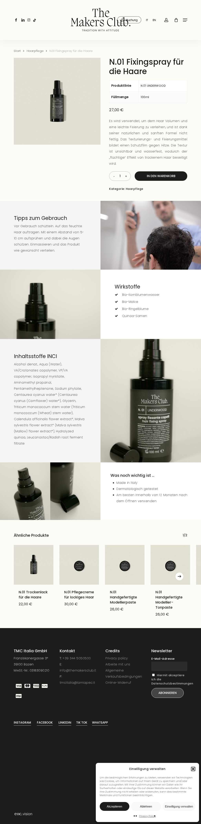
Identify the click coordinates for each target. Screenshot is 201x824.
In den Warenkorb (161, 176)
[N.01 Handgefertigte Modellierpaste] (125, 565)
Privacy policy (116, 658)
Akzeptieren (114, 806)
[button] (193, 769)
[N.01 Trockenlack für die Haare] (33, 565)
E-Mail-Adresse (163, 659)
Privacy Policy (147, 816)
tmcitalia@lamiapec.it (77, 682)
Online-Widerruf (118, 682)
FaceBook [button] (45, 722)
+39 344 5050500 (77, 658)
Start (17, 51)
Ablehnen (146, 806)
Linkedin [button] (64, 722)
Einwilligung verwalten (179, 806)
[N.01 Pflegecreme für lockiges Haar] (79, 565)
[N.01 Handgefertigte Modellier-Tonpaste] (170, 565)
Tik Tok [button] (81, 722)
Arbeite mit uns (117, 664)
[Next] (179, 576)
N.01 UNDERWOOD (153, 86)
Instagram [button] (22, 722)
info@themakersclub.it (78, 670)
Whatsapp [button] (100, 722)
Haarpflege (35, 51)
